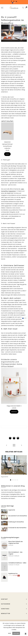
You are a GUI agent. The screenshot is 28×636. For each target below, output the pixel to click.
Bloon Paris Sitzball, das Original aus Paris (15, 542)
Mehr (9, 633)
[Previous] (2, 464)
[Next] (25, 464)
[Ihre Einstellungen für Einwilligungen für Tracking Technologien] (25, 633)
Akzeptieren (16, 633)
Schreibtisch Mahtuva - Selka (17, 563)
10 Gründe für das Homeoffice (17, 528)
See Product (14, 411)
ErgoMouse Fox (12, 573)
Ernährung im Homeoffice (16, 522)
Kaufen (7, 154)
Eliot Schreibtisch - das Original (15, 553)
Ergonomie (11, 510)
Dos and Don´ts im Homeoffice (17, 516)
